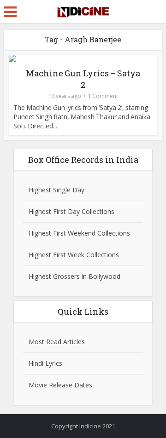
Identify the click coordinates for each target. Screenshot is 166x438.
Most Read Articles (57, 341)
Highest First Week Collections (74, 254)
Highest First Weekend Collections (79, 233)
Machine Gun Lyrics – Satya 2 (83, 79)
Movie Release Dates (60, 384)
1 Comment (103, 95)
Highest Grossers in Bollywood (74, 276)
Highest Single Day (56, 189)
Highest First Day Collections (71, 211)
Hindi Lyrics (45, 363)
